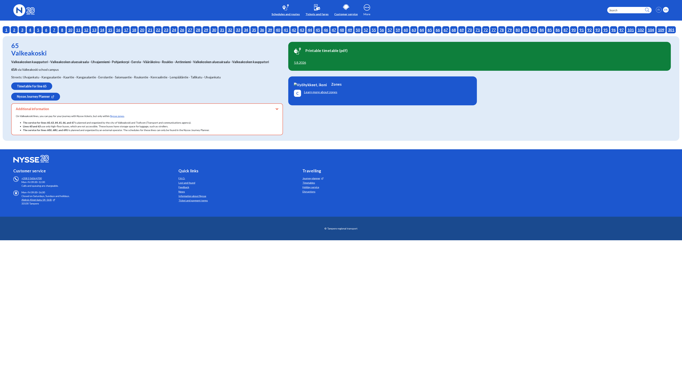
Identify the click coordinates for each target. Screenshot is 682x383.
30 (214, 30)
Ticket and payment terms (193, 200)
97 (621, 30)
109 (661, 30)
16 (118, 30)
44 (310, 30)
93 (598, 30)
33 (238, 30)
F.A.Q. (181, 178)
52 (366, 30)
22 (158, 30)
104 (651, 30)
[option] (666, 10)
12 (86, 30)
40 (278, 30)
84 (542, 30)
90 (574, 30)
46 (326, 30)
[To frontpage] (24, 10)
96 (613, 30)
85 (550, 30)
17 (126, 30)
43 (302, 30)
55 (374, 30)
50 (358, 30)
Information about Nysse (192, 196)
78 (502, 30)
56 (382, 30)
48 (342, 30)
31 (222, 30)
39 (270, 30)
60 (406, 30)
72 (486, 30)
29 (206, 30)
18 (134, 30)
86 (558, 30)
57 (390, 30)
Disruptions (308, 191)
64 (422, 30)
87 (566, 30)
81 (526, 30)
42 (294, 30)
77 (494, 30)
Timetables (308, 182)
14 (102, 30)
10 (70, 30)
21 (150, 30)
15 (110, 30)
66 (438, 30)
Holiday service (310, 187)
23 (166, 30)
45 (318, 30)
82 (534, 30)
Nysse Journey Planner (33, 96)
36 (262, 30)
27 (190, 30)
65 (430, 30)
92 (590, 30)
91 (582, 30)
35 (254, 30)
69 (462, 30)
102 (641, 30)
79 (510, 30)
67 (446, 30)
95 (605, 30)
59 (398, 30)
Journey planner (311, 178)
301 (671, 30)
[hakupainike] (647, 10)
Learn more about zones (320, 92)
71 (478, 30)
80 (518, 30)
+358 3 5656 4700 (31, 178)
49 (350, 30)
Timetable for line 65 (32, 86)
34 (246, 30)
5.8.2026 (300, 63)
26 (182, 30)
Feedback (183, 187)
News (181, 191)
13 (94, 30)
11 (78, 30)
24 (174, 30)
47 (334, 30)
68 (454, 30)
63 (414, 30)
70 (470, 30)
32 (230, 30)
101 (630, 30)
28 (198, 30)
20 (142, 30)
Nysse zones (117, 116)
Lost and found (186, 182)
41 (286, 30)
